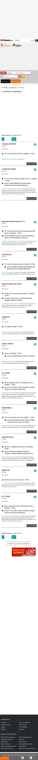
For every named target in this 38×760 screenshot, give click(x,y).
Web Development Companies (14, 190)
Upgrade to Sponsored (31, 163)
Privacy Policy (23, 725)
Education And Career (7, 739)
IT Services (20, 159)
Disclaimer (22, 729)
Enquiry (3, 727)
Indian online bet (5, 744)
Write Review (5, 149)
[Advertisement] (19, 19)
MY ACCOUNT (6, 81)
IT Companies (26, 188)
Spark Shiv (6, 317)
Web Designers (17, 192)
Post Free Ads (15, 81)
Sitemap (3, 729)
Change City (11, 543)
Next (14, 139)
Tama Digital (7, 255)
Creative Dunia (7, 437)
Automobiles (22, 746)
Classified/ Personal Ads (26, 744)
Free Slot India (23, 727)
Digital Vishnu (7, 344)
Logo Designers (5, 193)
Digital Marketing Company (29, 190)
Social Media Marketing (7, 192)
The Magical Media (9, 169)
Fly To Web (6, 373)
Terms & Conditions (24, 722)
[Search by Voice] (19, 76)
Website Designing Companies (28, 192)
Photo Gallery (23, 741)
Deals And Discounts (6, 748)
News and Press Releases (8, 737)
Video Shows (4, 741)
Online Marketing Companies (17, 193)
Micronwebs (6, 408)
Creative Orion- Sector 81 (11, 284)
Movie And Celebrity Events (8, 746)
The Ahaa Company (9, 144)
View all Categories (24, 543)
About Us (3, 722)
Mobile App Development (13, 458)
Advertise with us (5, 725)
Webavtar (5, 470)
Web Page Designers (31, 393)
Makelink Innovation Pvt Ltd (13, 222)
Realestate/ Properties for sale (27, 748)
